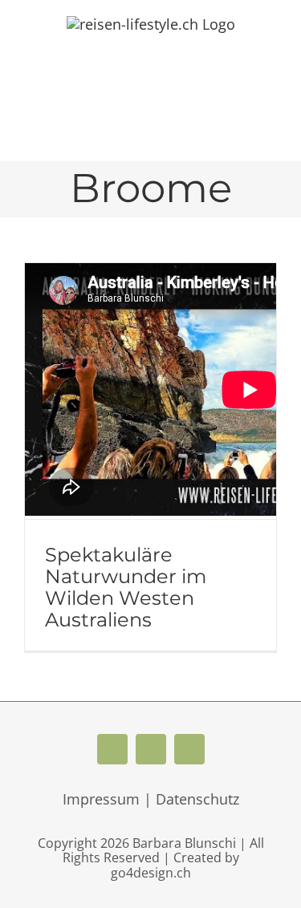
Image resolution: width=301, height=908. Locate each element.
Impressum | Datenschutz (151, 799)
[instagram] (189, 749)
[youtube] (151, 749)
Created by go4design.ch (175, 865)
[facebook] (112, 749)
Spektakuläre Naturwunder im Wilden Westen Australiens (125, 587)
